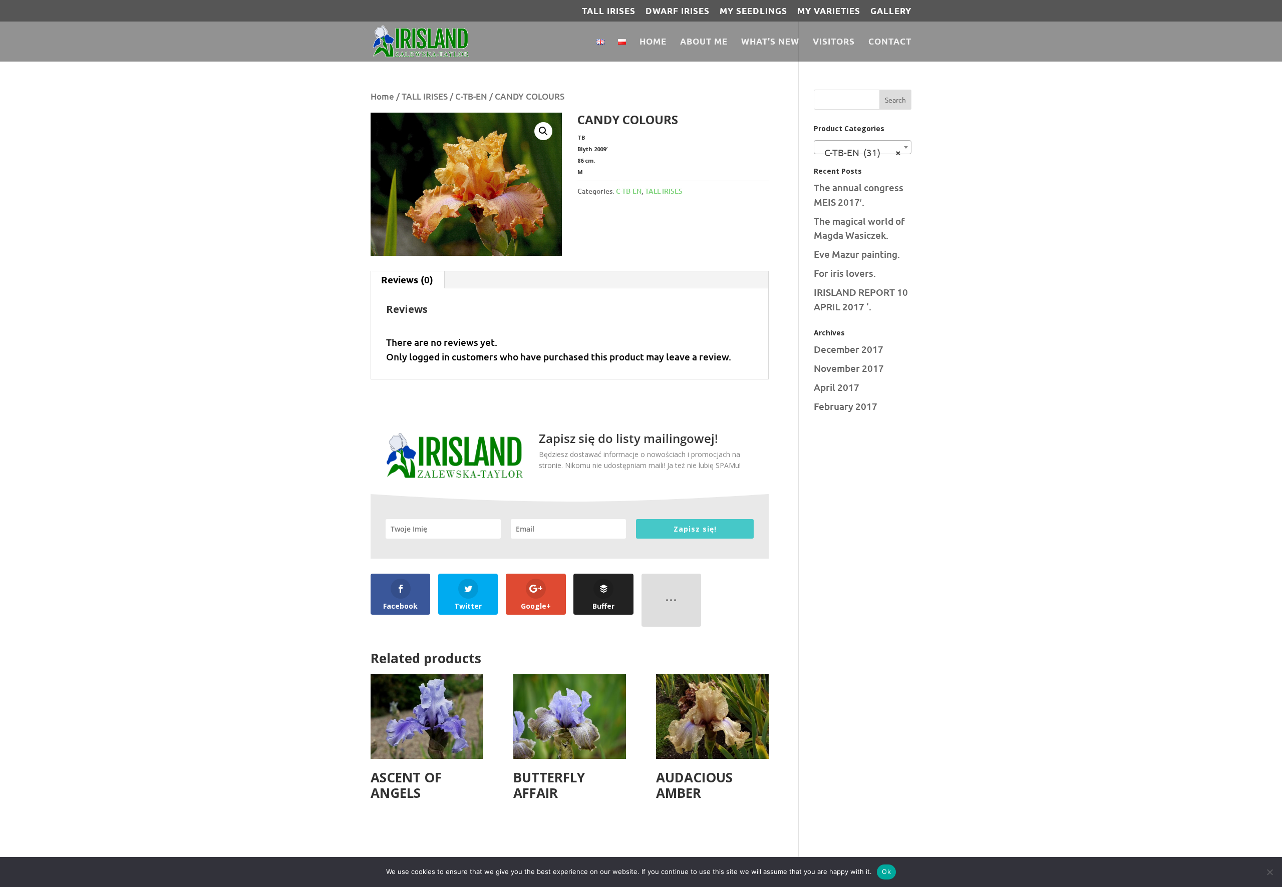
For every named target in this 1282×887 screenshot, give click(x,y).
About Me (704, 42)
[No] (1269, 872)
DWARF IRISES (678, 11)
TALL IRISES (608, 11)
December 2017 (848, 349)
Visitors (834, 42)
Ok (886, 871)
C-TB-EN (471, 96)
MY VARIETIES (828, 11)
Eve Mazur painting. (857, 254)
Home (653, 42)
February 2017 (845, 406)
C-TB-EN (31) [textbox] (859, 152)
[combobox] (862, 147)
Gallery (890, 11)
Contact (889, 42)
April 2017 (836, 387)
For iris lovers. (845, 273)
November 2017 (849, 368)
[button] (543, 131)
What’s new (770, 42)
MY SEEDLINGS (753, 11)
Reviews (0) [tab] (407, 279)
